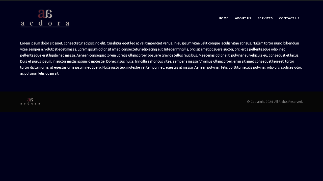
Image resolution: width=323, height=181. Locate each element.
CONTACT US (289, 18)
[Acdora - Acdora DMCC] (45, 18)
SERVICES (265, 18)
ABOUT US (243, 18)
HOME (223, 18)
